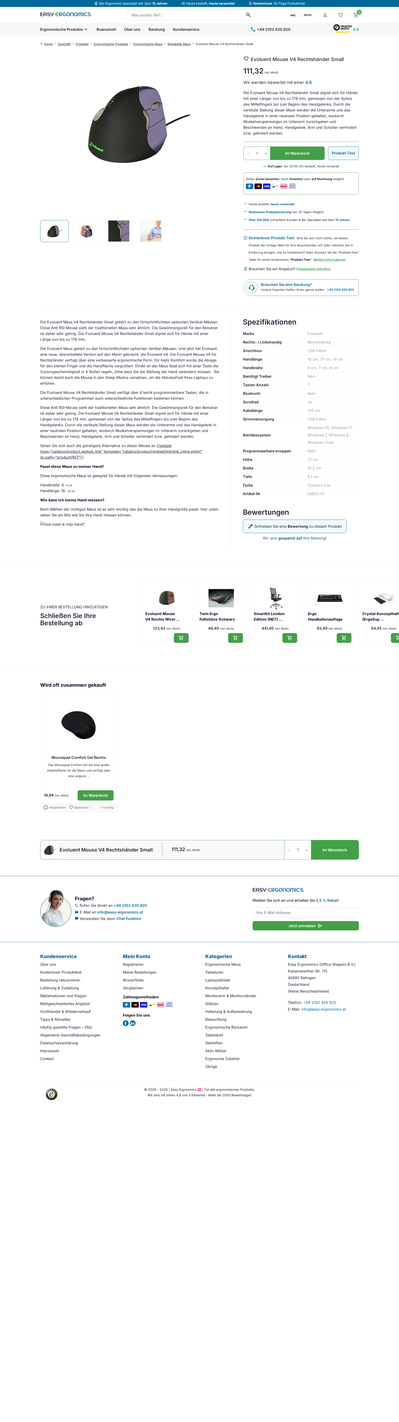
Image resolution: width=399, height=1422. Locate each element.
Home (48, 44)
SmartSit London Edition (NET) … (269, 616)
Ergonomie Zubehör (222, 1058)
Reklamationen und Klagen (63, 995)
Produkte (82, 44)
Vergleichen (133, 988)
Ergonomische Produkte (61, 29)
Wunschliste (133, 980)
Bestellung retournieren (60, 980)
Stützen (211, 1003)
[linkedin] (133, 1023)
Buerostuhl (106, 29)
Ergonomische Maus (148, 44)
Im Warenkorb (297, 153)
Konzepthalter (217, 988)
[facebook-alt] (126, 1023)
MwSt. (308, 15)
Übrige (211, 1066)
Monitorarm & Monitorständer (230, 995)
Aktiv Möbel (215, 1050)
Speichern (79, 807)
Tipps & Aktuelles (55, 1019)
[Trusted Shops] (51, 1100)
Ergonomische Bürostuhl (226, 1027)
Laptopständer (217, 980)
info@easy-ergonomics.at (120, 912)
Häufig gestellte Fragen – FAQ (66, 1027)
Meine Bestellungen (139, 972)
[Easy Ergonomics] (65, 15)
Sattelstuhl (214, 1035)
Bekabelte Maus (179, 44)
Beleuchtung (216, 1019)
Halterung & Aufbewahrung (228, 1011)
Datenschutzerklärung (59, 1043)
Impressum (49, 1050)
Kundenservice (186, 29)
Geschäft (64, 44)
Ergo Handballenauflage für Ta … (325, 619)
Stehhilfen (213, 1043)
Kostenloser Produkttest (61, 972)
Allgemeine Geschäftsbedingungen (70, 1035)
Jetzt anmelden (305, 925)
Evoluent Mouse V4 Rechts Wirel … (162, 616)
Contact (47, 1058)
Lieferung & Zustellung (59, 988)
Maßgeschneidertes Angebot (65, 1003)
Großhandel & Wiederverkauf (65, 1011)
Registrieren (133, 964)
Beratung (156, 29)
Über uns (132, 29)
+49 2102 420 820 (270, 29)
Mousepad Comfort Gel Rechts (78, 757)
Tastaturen (214, 972)
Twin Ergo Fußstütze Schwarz (217, 616)
